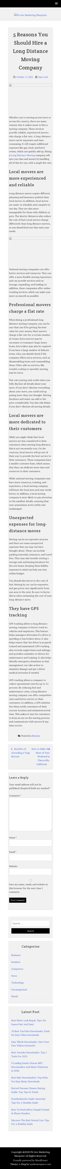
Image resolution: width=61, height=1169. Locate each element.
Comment (15, 795)
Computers (17, 968)
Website (13, 866)
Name (13, 837)
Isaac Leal (43, 77)
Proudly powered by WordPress (30, 1160)
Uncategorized (19, 989)
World (14, 996)
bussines (15, 962)
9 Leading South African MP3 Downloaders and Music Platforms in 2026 (29, 1066)
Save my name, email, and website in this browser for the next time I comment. (28, 888)
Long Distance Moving (23, 155)
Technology (17, 982)
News (14, 975)
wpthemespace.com (40, 1164)
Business (36, 735)
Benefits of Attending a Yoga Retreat (20, 752)
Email (12, 851)
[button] (57, 3)
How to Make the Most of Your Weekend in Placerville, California (41, 756)
